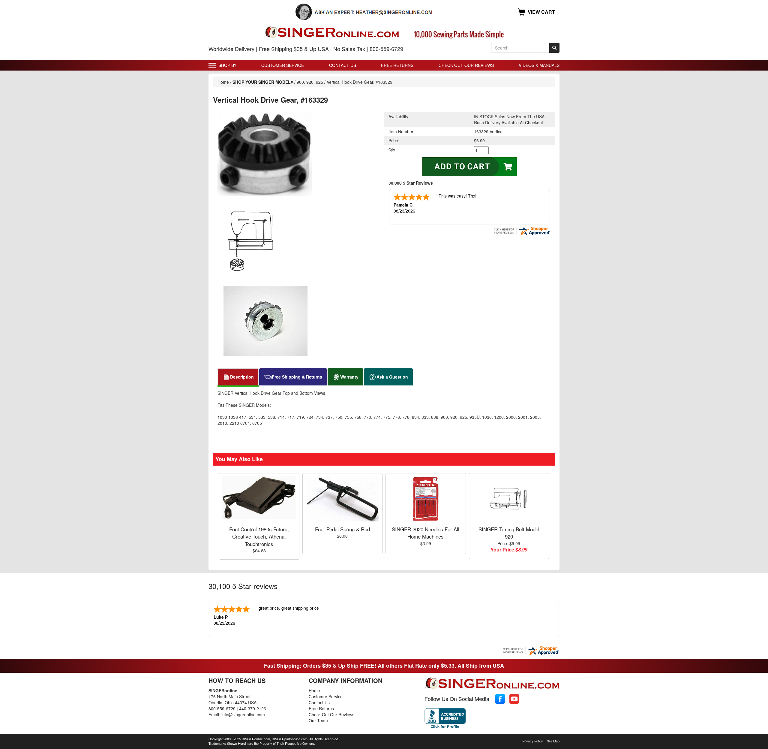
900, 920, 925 (310, 82)
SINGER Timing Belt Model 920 (508, 532)
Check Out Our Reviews (466, 65)
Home (223, 82)
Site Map (553, 740)
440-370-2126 (252, 708)
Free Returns (397, 65)
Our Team (318, 720)
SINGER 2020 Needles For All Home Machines (425, 532)
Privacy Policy (532, 740)
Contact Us (342, 65)
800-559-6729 (222, 708)
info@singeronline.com (243, 714)
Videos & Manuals (539, 65)
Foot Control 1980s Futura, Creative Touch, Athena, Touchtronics (259, 536)
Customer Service (282, 65)
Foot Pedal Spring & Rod (342, 529)
